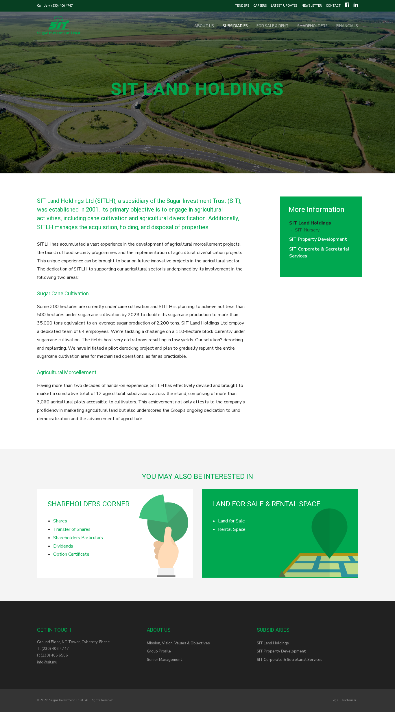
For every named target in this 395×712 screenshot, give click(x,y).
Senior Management (164, 659)
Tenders (242, 6)
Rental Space (232, 529)
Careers (260, 6)
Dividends (63, 546)
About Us (204, 26)
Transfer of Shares (72, 529)
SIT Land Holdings (310, 223)
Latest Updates (284, 6)
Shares (60, 521)
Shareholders (312, 26)
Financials (347, 26)
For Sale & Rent (272, 26)
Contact (333, 6)
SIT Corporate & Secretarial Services (289, 659)
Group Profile (159, 651)
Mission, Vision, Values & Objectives (178, 643)
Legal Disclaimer (344, 700)
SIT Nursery (307, 230)
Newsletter (312, 6)
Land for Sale (231, 521)
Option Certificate (71, 554)
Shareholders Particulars (78, 538)
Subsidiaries (235, 26)
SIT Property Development (318, 239)
